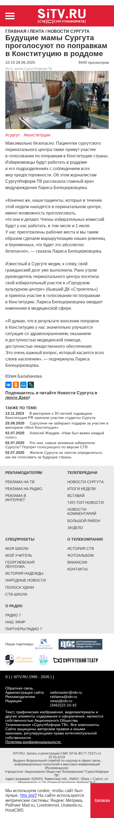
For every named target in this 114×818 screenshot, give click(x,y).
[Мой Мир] (23, 385)
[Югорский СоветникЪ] (21, 660)
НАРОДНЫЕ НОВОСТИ (25, 580)
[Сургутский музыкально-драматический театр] (78, 660)
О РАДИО (14, 606)
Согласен (102, 800)
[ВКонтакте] (8, 385)
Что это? (28, 795)
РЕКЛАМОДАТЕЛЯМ (23, 472)
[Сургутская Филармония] (46, 644)
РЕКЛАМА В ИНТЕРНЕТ (15, 497)
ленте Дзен (17, 397)
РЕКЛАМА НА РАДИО (23, 489)
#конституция (37, 135)
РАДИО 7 (13, 615)
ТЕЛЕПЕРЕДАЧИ (82, 472)
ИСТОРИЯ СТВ (80, 548)
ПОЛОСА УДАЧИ (19, 587)
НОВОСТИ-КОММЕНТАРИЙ (81, 511)
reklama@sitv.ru (63, 696)
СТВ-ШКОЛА (16, 594)
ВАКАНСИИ (77, 562)
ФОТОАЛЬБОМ (80, 555)
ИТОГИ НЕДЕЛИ (81, 489)
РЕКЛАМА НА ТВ (19, 482)
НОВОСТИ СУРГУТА (85, 482)
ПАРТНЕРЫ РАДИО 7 (23, 629)
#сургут (12, 135)
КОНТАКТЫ (77, 569)
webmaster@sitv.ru (66, 692)
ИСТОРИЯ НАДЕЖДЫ (24, 573)
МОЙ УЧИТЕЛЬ (18, 555)
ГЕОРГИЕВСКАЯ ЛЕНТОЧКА (19, 564)
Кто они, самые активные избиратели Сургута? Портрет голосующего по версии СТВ (50, 445)
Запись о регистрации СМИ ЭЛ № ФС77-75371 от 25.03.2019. (64, 755)
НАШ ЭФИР (15, 622)
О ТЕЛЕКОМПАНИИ (85, 539)
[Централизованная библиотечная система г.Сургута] (83, 644)
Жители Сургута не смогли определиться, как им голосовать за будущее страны (54, 454)
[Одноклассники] (16, 385)
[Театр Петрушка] (46, 660)
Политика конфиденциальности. (33, 742)
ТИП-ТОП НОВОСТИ (85, 502)
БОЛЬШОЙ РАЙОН (83, 521)
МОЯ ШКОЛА (16, 548)
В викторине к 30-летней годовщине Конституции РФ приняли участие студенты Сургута (50, 415)
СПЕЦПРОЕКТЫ (19, 539)
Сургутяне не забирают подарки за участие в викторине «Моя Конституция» (56, 425)
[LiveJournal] (31, 385)
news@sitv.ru (61, 701)
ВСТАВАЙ (76, 495)
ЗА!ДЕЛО (75, 527)
